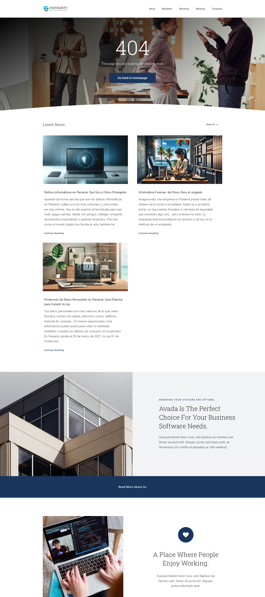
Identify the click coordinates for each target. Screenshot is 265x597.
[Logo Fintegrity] (55, 7)
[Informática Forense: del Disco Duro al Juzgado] (179, 159)
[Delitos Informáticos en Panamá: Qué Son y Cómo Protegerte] (85, 159)
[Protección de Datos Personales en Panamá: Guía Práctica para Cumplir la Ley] (85, 267)
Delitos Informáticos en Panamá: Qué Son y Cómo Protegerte (85, 192)
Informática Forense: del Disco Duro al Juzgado (170, 192)
